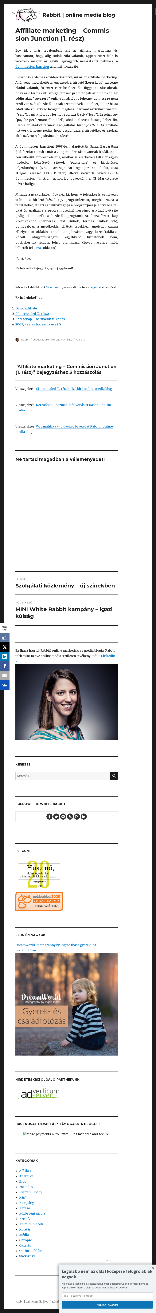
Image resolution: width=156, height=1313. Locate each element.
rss (91, 287)
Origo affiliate (26, 308)
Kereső (24, 1208)
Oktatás (25, 1245)
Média (24, 1235)
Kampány (26, 1203)
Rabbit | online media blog (32, 1301)
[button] (107, 1274)
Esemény (26, 1187)
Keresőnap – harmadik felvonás (40, 319)
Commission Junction (32, 66)
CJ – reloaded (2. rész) (32, 314)
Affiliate (67, 339)
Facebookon (54, 287)
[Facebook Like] (5, 637)
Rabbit (25, 339)
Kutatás (25, 1229)
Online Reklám (30, 1251)
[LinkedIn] (5, 656)
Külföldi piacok (31, 1224)
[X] (5, 647)
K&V (22, 1197)
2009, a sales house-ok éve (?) (38, 324)
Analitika (26, 1176)
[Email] (5, 675)
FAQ (39, 248)
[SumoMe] (5, 685)
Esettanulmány (30, 1192)
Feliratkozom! (107, 1304)
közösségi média (32, 1213)
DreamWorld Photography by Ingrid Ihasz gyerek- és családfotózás (55, 947)
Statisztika (27, 1256)
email (97, 287)
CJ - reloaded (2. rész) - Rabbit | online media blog (74, 389)
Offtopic (25, 1240)
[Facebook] (5, 666)
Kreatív (24, 1219)
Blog (22, 1181)
